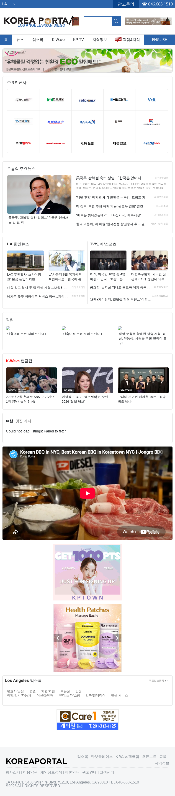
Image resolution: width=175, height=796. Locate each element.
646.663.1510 (160, 4)
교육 (163, 756)
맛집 (78, 691)
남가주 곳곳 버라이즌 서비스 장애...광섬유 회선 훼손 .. (38, 296)
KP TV (78, 40)
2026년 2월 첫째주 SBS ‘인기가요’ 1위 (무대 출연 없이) (30, 399)
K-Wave (58, 40)
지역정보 (100, 40)
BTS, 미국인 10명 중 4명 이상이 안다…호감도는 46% (107, 276)
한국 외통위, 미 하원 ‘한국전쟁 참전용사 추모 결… (112, 224)
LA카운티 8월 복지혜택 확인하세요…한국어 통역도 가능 (67, 277)
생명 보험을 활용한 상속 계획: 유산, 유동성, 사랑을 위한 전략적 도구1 (143, 338)
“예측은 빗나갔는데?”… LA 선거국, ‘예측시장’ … (110, 215)
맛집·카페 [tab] (23, 421)
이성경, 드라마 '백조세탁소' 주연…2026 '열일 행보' (86, 399)
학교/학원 (48, 691)
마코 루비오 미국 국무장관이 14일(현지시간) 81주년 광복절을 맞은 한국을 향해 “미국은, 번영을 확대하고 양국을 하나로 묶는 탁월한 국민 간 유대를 (121, 185)
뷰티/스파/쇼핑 (69, 695)
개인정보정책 (51, 772)
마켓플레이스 (102, 756)
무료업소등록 (156, 680)
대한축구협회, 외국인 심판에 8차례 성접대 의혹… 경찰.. (149, 276)
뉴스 (20, 40)
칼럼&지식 (131, 40)
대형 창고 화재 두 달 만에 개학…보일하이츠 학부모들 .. (38, 287)
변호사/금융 (15, 691)
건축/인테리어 (95, 695)
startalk (126, 390)
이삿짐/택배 (45, 695)
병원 (32, 691)
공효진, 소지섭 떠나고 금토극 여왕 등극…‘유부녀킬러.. (121, 287)
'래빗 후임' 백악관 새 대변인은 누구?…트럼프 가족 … (113, 197)
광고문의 (126, 4)
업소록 (37, 40)
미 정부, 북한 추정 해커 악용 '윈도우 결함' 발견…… (112, 206)
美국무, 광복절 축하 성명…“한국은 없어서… (110, 178)
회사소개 (13, 772)
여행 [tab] (9, 421)
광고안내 (89, 772)
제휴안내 (72, 772)
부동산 (65, 691)
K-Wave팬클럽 (127, 756)
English (159, 39)
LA (4, 3)
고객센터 (107, 772)
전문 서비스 (119, 695)
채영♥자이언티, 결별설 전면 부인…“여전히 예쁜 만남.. (121, 299)
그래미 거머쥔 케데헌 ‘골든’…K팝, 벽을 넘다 (142, 399)
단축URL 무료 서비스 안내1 (26, 334)
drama (68, 390)
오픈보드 (149, 756)
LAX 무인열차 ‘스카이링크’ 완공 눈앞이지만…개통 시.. (24, 277)
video (12, 390)
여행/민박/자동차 (19, 695)
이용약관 (30, 772)
